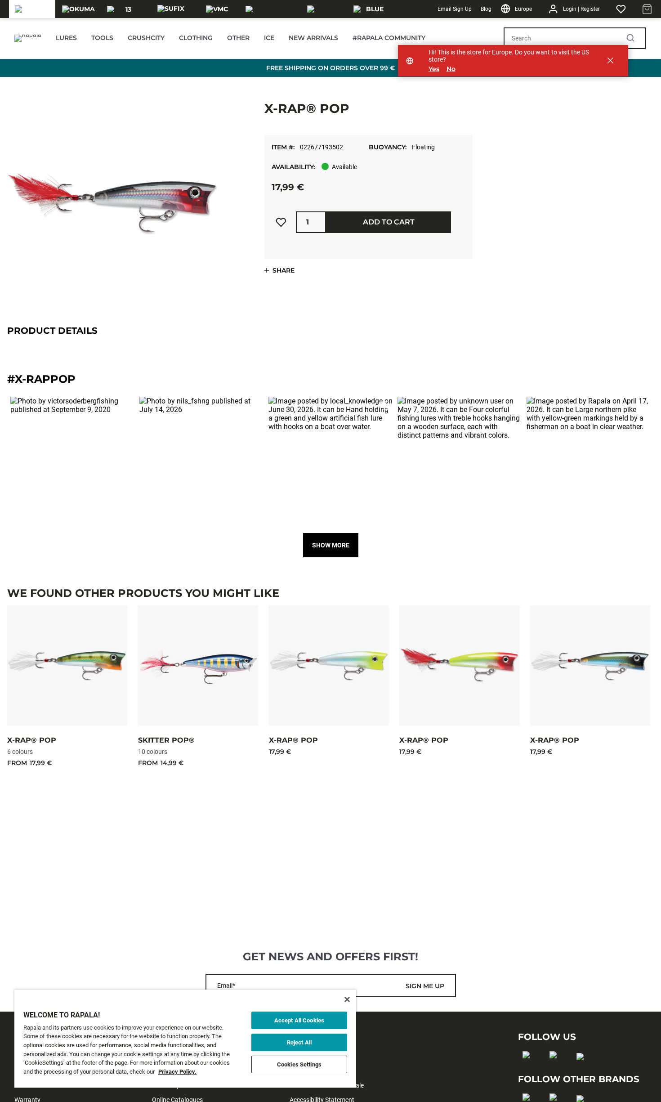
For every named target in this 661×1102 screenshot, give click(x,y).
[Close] (347, 999)
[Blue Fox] (371, 9)
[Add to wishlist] (281, 222)
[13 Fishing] (125, 9)
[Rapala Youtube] (583, 1071)
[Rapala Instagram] (556, 1069)
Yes (434, 69)
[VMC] (217, 9)
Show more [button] (330, 545)
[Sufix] (171, 9)
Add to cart (389, 222)
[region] (185, 1039)
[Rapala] (31, 9)
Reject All (299, 1042)
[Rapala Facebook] (529, 1069)
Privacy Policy (309, 1056)
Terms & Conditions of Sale (327, 1085)
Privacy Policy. (177, 1071)
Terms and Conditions (320, 1071)
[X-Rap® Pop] (67, 665)
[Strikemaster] (271, 9)
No (451, 69)
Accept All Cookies (299, 1020)
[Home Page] (27, 38)
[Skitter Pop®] (198, 665)
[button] (72, 459)
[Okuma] (78, 9)
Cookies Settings (299, 1064)
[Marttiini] (325, 9)
